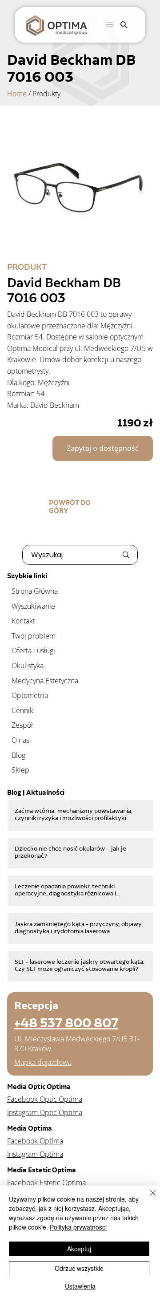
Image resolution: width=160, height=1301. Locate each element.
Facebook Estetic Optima (46, 1182)
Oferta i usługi (33, 650)
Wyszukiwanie (33, 606)
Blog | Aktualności (35, 792)
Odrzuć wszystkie (79, 1268)
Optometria (30, 695)
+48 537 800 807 (66, 1022)
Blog (18, 755)
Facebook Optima (35, 1141)
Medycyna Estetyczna (45, 681)
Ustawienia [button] (80, 1285)
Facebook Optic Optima (44, 1099)
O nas (20, 740)
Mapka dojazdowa (43, 1062)
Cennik (22, 710)
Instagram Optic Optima (44, 1112)
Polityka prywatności (78, 1226)
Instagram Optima (35, 1154)
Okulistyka (28, 665)
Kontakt (23, 621)
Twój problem (34, 636)
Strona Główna (35, 591)
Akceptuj (79, 1248)
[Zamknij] (147, 1198)
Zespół (22, 725)
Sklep (20, 770)
